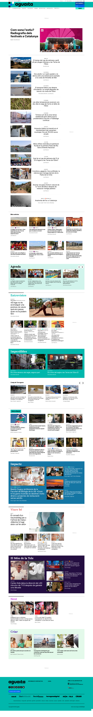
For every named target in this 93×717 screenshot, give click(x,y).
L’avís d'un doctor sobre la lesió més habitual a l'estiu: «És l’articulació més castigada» (57, 546)
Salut (12, 513)
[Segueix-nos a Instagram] (14, 687)
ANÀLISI (45, 542)
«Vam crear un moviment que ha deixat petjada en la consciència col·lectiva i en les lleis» (16, 339)
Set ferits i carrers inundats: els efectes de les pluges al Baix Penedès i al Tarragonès (18, 398)
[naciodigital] (13, 697)
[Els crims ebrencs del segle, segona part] (28, 361)
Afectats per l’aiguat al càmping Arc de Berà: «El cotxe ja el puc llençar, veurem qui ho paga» (55, 428)
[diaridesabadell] (24, 697)
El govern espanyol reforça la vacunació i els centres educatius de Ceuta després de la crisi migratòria (37, 452)
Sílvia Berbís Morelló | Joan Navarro (46, 93)
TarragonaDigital (66, 401)
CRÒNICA (18, 227)
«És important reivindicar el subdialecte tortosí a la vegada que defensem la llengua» (57, 337)
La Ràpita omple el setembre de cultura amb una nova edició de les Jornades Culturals (18, 282)
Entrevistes (50, 8)
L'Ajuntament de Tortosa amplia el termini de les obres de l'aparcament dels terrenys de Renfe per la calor (74, 255)
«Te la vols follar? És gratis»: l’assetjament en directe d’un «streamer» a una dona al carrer (44, 619)
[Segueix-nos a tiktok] (21, 687)
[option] (18, 279)
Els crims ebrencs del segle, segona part (25, 372)
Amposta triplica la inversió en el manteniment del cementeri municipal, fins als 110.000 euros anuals (46, 131)
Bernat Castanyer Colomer (16, 432)
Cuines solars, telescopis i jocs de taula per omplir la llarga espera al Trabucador (55, 231)
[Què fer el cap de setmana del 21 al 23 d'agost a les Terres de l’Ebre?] (21, 160)
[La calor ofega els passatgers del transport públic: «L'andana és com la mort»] (54, 494)
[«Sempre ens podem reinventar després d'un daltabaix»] (74, 442)
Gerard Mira (66, 485)
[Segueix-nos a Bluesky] (23, 687)
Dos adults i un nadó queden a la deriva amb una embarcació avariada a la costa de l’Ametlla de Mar (46, 76)
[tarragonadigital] (52, 697)
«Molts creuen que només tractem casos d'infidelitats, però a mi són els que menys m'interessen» (30, 337)
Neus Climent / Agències (16, 401)
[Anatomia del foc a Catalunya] (21, 201)
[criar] (79, 697)
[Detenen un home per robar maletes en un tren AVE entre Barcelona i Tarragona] (70, 389)
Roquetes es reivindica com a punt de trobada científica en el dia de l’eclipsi (74, 230)
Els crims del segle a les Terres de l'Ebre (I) (63, 372)
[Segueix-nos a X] (12, 687)
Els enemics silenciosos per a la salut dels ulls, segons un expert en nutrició (30, 545)
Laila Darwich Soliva (42, 551)
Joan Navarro (46, 136)
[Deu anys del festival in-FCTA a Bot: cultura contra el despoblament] (70, 273)
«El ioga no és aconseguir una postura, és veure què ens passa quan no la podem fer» (18, 308)
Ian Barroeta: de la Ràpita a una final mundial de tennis (18, 253)
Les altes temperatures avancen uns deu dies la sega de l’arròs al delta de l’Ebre (46, 104)
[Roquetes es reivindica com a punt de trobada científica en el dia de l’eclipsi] (74, 221)
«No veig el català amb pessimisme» (17, 450)
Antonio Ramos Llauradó (50, 401)
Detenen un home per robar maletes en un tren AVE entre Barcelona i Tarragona (70, 398)
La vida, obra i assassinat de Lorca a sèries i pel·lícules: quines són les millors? (72, 585)
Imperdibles (19, 351)
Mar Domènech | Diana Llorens (17, 654)
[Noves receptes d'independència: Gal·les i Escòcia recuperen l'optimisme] (19, 418)
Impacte (46, 58)
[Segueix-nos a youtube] (19, 687)
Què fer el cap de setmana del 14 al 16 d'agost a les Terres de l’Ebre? (53, 282)
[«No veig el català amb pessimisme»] (19, 442)
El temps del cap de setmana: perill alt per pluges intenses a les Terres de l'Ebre (46, 62)
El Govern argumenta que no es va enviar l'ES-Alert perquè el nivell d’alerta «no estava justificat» (74, 428)
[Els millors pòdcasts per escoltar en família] (21, 641)
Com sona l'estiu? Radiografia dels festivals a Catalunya (24, 33)
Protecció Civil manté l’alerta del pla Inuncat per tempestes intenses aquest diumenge (37, 428)
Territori (57, 8)
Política (46, 126)
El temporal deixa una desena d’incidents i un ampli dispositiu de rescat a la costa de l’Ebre (46, 89)
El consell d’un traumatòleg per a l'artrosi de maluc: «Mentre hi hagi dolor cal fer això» (18, 519)
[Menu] (9, 8)
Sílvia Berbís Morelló (33, 232)
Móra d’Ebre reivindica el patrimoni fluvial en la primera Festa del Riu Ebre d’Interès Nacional (46, 145)
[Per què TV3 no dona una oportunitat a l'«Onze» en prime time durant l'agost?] (54, 565)
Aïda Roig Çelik (37, 655)
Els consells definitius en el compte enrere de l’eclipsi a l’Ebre (55, 254)
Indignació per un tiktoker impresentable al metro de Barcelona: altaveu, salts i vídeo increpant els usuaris (22, 620)
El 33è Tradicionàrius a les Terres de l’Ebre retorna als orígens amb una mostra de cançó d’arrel (35, 282)
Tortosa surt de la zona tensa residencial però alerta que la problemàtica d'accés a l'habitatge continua (46, 117)
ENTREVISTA (74, 448)
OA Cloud (82, 706)
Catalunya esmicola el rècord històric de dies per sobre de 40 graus (72, 483)
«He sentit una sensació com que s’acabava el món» (37, 230)
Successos (30, 8)
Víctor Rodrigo (14, 590)
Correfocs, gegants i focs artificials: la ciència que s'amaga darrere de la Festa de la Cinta (46, 173)
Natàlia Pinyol (50, 456)
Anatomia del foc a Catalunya (46, 200)
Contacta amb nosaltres (14, 691)
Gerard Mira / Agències (69, 496)
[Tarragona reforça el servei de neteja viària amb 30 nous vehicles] (53, 389)
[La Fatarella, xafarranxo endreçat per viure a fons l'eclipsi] (37, 245)
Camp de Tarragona (17, 382)
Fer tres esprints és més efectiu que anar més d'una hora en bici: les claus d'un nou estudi (17, 546)
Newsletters (69, 1)
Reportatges (42, 8)
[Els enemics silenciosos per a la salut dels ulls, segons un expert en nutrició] (30, 537)
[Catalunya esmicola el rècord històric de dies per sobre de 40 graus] (54, 484)
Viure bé (16, 509)
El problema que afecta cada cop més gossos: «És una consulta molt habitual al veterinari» (44, 546)
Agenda (36, 8)
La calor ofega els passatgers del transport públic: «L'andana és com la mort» (73, 493)
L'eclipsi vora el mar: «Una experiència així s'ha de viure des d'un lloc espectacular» (18, 231)
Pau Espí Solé (46, 66)
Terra (30, 424)
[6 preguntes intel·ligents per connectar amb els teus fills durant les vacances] (44, 641)
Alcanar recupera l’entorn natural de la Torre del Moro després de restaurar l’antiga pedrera (46, 186)
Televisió (66, 561)
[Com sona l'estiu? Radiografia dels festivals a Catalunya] (61, 40)
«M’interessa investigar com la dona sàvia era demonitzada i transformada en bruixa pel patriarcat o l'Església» (44, 336)
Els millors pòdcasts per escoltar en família (21, 651)
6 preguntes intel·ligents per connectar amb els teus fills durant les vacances (43, 652)
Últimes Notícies (17, 8)
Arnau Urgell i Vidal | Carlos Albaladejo (46, 202)
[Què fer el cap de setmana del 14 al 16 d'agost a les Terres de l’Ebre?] (53, 273)
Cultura (46, 156)
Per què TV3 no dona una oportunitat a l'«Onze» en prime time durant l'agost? (72, 564)
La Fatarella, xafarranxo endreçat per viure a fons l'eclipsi (36, 255)
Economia (46, 100)
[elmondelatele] (67, 697)
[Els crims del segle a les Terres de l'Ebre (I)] (65, 361)
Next (14, 598)
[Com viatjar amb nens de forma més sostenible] (67, 641)
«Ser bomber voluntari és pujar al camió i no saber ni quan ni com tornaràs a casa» (55, 452)
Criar (14, 631)
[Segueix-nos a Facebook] (9, 687)
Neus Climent (30, 402)
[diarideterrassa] (38, 697)
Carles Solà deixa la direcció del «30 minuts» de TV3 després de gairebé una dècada (26, 585)
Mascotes (40, 542)
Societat (24, 8)
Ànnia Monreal (17, 39)
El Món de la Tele (22, 558)
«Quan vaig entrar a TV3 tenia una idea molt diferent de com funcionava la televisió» (73, 574)
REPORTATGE (55, 448)
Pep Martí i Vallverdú (15, 453)
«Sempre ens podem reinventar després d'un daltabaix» (73, 451)
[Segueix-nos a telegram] (16, 687)
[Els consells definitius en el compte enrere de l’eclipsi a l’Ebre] (56, 245)
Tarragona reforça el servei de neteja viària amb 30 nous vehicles (53, 398)
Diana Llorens (60, 654)
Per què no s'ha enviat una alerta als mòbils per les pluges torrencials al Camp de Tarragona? (35, 398)
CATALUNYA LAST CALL (21, 448)
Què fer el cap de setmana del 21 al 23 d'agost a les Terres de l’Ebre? (46, 159)
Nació (12, 39)
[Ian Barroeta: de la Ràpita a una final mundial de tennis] (19, 245)
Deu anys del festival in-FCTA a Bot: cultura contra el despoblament (70, 282)
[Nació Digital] (21, 5)
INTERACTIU (48, 198)
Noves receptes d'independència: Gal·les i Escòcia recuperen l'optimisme (18, 428)
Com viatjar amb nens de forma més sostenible (67, 651)
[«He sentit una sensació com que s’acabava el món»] (37, 221)
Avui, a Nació (16, 411)
